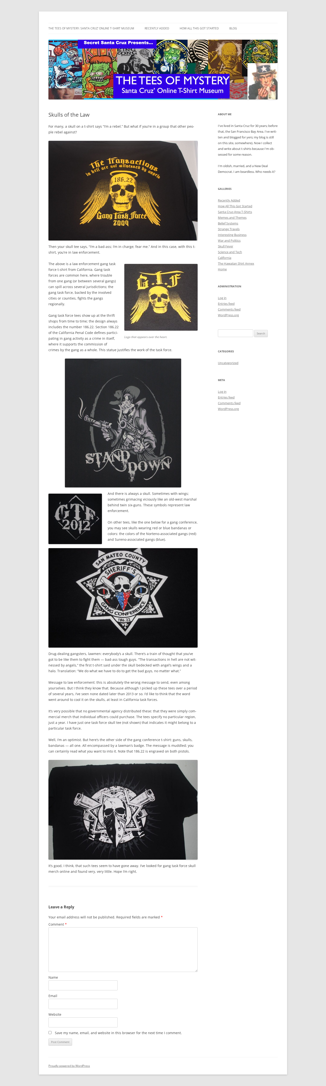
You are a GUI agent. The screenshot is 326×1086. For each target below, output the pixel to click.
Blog (233, 28)
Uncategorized (228, 363)
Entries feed (226, 303)
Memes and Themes (232, 217)
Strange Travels (229, 229)
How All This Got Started (199, 28)
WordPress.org (228, 315)
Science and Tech (230, 252)
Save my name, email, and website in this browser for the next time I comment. (118, 1033)
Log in (222, 298)
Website (54, 1014)
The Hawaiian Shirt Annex (236, 263)
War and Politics (229, 240)
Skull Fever (225, 246)
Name (53, 977)
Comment (57, 924)
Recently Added (157, 28)
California (224, 258)
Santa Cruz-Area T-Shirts (235, 212)
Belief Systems (228, 223)
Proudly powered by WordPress (69, 1066)
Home (222, 269)
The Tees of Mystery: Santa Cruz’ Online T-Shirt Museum (91, 28)
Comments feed (229, 309)
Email (52, 995)
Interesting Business (232, 235)
